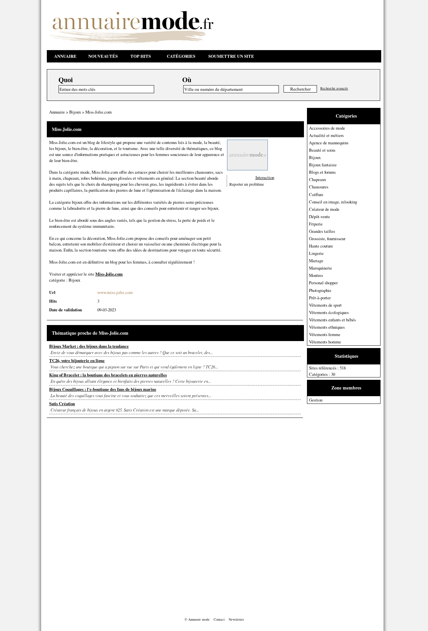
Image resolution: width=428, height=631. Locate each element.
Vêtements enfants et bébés (332, 320)
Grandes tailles (322, 231)
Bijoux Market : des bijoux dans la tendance (89, 346)
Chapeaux (317, 179)
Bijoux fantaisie (323, 165)
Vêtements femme (324, 334)
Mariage (316, 261)
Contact (219, 619)
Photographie (320, 290)
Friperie (316, 224)
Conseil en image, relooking (333, 202)
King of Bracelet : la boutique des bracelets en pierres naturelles (108, 375)
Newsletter (236, 619)
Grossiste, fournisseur (327, 238)
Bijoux (315, 157)
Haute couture (321, 246)
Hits (53, 301)
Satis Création (62, 404)
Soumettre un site (231, 56)
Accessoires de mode (327, 128)
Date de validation (65, 310)
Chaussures (318, 187)
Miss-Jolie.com (98, 112)
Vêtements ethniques (327, 327)
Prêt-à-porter (320, 298)
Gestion (315, 400)
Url (52, 292)
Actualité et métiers (326, 135)
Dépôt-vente (319, 216)
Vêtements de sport (325, 305)
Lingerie (316, 253)
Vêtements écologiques (329, 312)
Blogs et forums (322, 172)
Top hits (140, 56)
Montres (316, 275)
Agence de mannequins (328, 143)
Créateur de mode (324, 209)
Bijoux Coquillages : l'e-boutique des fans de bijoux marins (102, 389)
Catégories (181, 56)
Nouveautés (103, 56)
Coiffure (316, 194)
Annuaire (65, 56)
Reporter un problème (246, 184)
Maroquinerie (320, 268)
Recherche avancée (334, 88)
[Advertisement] (333, 504)
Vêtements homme (325, 342)
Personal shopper (323, 283)
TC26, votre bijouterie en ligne (77, 360)
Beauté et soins (322, 150)
